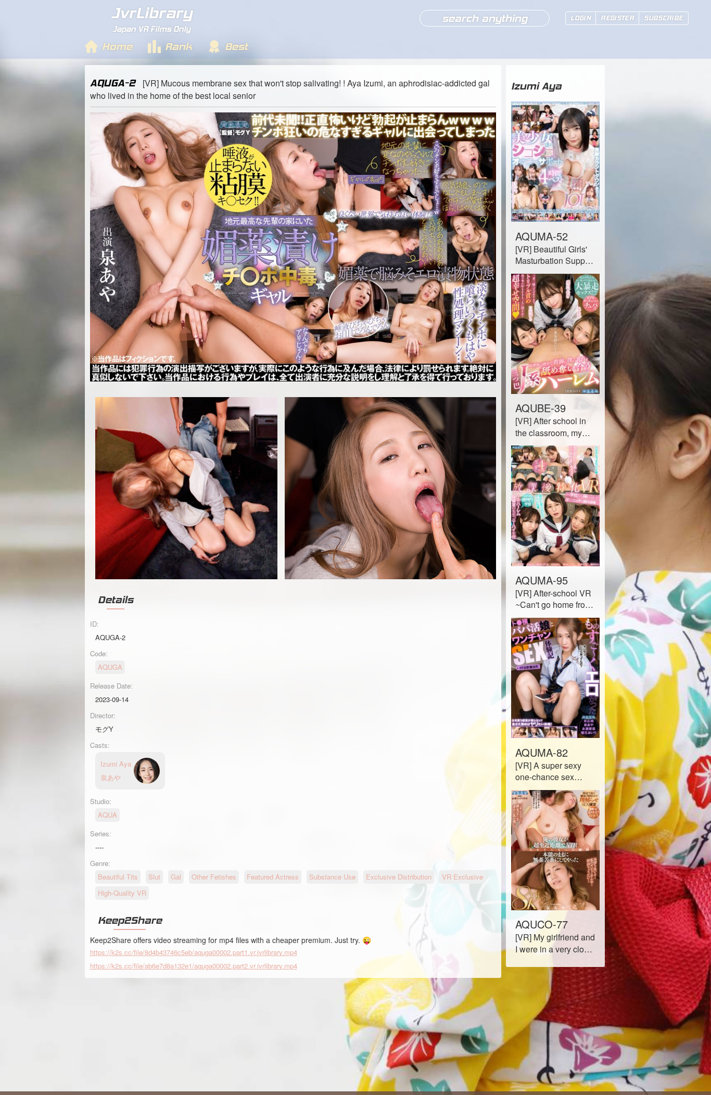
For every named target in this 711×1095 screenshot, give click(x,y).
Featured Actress (273, 877)
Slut (154, 877)
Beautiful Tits (118, 877)
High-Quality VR (122, 893)
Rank (178, 46)
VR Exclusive (462, 877)
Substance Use (332, 877)
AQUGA (110, 667)
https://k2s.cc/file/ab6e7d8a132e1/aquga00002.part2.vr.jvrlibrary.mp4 (193, 966)
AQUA (107, 815)
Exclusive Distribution (398, 877)
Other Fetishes (214, 877)
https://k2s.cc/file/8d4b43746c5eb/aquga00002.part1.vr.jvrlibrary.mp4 (193, 952)
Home (117, 46)
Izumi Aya (536, 86)
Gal (176, 877)
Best (236, 46)
